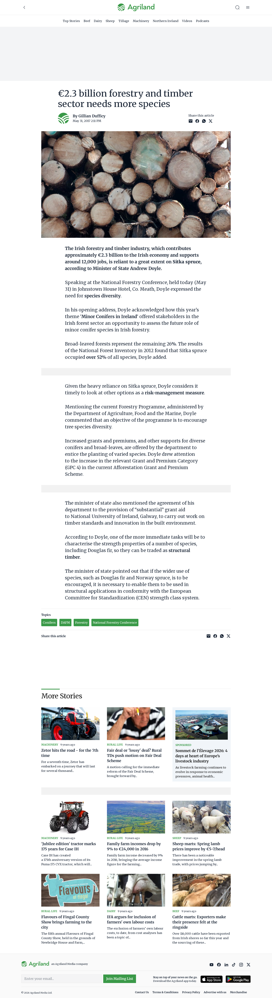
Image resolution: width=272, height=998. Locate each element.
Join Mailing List (119, 979)
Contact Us (142, 992)
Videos (187, 21)
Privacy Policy (191, 992)
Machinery (141, 21)
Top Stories (71, 21)
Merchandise (238, 992)
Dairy (98, 21)
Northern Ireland (165, 21)
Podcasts (202, 21)
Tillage (123, 21)
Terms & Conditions (165, 992)
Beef (87, 21)
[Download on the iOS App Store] (211, 979)
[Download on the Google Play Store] (238, 979)
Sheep (110, 21)
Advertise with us (215, 992)
